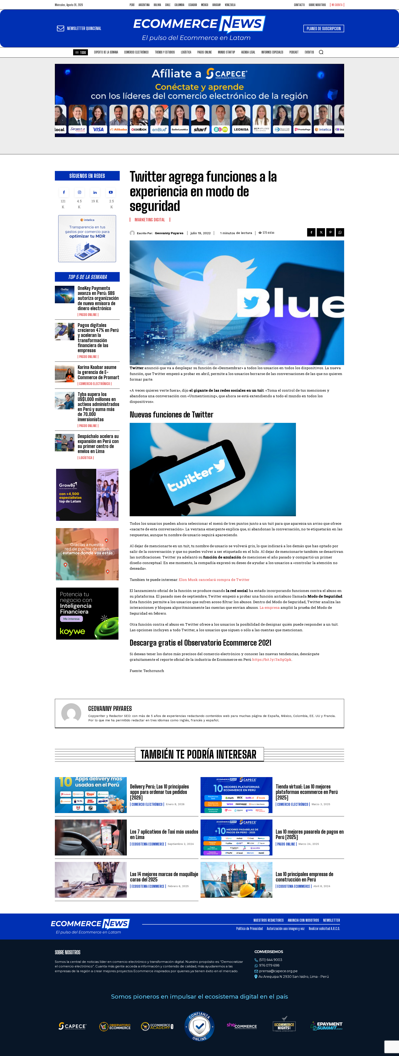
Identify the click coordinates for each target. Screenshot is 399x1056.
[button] (321, 52)
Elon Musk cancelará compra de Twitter (214, 579)
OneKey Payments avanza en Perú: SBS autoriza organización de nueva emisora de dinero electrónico (98, 298)
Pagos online (88, 314)
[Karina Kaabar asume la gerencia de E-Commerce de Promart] (64, 373)
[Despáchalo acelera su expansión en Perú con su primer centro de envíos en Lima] (64, 442)
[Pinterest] (330, 232)
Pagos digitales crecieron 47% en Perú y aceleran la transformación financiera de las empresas (98, 337)
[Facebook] (64, 192)
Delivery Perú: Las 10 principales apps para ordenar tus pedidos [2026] (159, 792)
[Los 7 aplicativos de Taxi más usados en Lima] (91, 837)
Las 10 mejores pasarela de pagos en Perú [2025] (310, 834)
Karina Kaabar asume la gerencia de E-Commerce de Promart (98, 372)
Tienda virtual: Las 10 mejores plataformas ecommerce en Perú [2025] (307, 792)
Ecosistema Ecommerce (148, 844)
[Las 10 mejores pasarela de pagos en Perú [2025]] (236, 837)
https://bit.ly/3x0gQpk (272, 659)
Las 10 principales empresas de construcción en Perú (304, 877)
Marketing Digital (150, 220)
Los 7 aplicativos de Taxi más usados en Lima (164, 834)
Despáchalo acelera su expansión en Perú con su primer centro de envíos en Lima (98, 443)
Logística (85, 457)
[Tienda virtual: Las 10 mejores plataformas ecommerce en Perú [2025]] (236, 795)
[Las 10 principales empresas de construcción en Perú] (236, 880)
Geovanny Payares (169, 233)
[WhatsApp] (340, 232)
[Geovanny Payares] (133, 233)
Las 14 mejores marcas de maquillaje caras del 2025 (164, 877)
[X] (321, 232)
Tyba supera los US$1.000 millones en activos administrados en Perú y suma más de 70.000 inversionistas (98, 406)
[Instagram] (79, 192)
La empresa (270, 607)
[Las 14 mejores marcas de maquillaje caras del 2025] (91, 880)
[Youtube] (110, 192)
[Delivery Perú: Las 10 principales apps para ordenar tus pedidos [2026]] (91, 795)
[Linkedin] (95, 192)
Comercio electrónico (94, 383)
